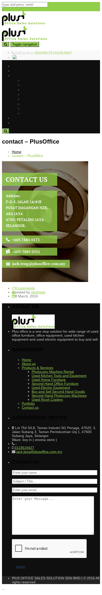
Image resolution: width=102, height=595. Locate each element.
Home (16, 66)
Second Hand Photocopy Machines (49, 108)
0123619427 (24, 448)
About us (19, 70)
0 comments (25, 288)
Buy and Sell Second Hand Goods (47, 103)
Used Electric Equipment (41, 99)
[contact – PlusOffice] (45, 281)
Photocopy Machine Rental (43, 80)
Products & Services (28, 75)
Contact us (20, 122)
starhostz (38, 292)
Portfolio (19, 118)
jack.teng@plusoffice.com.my (39, 452)
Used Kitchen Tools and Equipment (49, 84)
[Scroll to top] (3, 590)
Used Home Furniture (38, 89)
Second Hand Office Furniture (44, 94)
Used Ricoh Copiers (37, 113)
